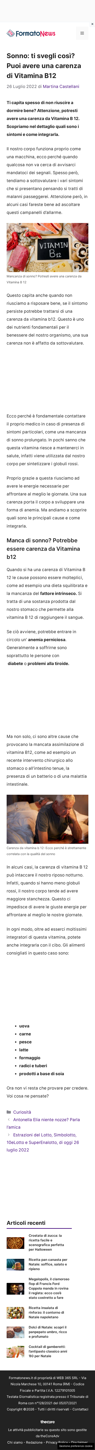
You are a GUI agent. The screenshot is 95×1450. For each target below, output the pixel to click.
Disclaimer (79, 1442)
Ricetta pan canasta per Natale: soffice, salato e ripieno (48, 1264)
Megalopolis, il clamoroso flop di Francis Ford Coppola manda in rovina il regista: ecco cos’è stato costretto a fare (49, 1288)
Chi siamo (15, 1442)
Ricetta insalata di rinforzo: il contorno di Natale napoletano (46, 1312)
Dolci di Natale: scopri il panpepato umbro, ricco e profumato (48, 1332)
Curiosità (22, 1112)
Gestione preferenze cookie (76, 1446)
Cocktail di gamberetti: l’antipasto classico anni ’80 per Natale (48, 1351)
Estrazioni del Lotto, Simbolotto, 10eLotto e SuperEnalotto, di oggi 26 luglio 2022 (43, 1142)
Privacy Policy (57, 1442)
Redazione (34, 1442)
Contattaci (80, 1409)
